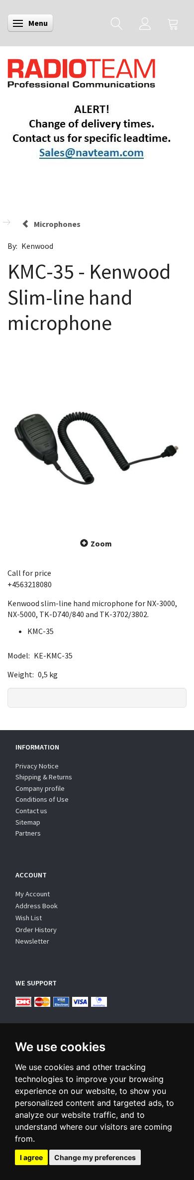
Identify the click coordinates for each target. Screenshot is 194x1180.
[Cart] (173, 23)
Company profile (40, 788)
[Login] (145, 23)
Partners (28, 833)
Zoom (101, 543)
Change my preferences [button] (95, 1157)
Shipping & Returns (43, 776)
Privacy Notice (37, 765)
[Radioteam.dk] (81, 71)
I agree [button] (31, 1157)
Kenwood (37, 246)
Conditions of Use (42, 799)
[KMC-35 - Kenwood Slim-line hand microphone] (97, 435)
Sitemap (27, 822)
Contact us (31, 810)
